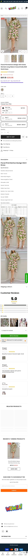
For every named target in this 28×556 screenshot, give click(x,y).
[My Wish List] (22, 8)
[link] (7, 428)
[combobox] (25, 330)
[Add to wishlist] (23, 137)
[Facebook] (2, 531)
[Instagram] (6, 531)
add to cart (11, 137)
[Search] (6, 8)
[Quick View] (19, 446)
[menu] (2, 8)
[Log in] (18, 8)
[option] (14, 35)
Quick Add (14, 469)
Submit (14, 490)
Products (6, 15)
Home (2, 15)
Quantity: (3, 129)
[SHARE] (26, 137)
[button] (23, 51)
